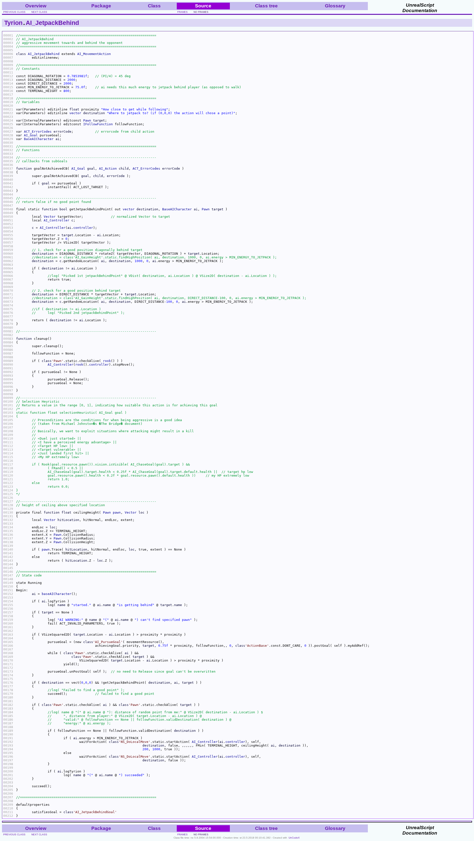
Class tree (266, 5)
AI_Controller (56, 220)
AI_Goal (31, 135)
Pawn (87, 120)
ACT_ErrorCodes (38, 131)
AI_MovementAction (94, 54)
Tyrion (13, 22)
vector (75, 113)
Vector (50, 216)
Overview (35, 5)
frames (182, 12)
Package (101, 5)
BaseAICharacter (39, 139)
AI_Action (108, 168)
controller (83, 228)
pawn (117, 512)
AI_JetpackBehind (52, 22)
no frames (201, 12)
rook (107, 361)
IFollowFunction (98, 124)
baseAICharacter (56, 594)
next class (39, 12)
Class (154, 5)
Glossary (335, 5)
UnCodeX (294, 837)
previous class (14, 12)
